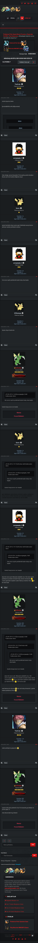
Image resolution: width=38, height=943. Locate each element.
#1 (36, 97)
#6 (36, 386)
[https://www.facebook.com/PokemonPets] (21, 3)
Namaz (19, 412)
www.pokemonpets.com (12, 888)
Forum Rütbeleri (19, 416)
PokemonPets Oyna (15, 43)
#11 (36, 804)
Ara (33, 844)
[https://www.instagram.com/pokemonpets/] (35, 3)
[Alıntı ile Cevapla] (36, 135)
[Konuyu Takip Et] (33, 62)
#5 (36, 326)
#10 (36, 744)
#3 (36, 221)
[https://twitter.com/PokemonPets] (25, 3)
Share (5, 135)
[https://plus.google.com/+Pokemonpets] (29, 3)
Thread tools (23, 62)
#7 (36, 456)
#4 (36, 276)
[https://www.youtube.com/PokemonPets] (32, 3)
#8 (36, 539)
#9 (36, 628)
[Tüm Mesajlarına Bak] (1, 135)
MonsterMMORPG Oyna (16, 48)
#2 (36, 171)
